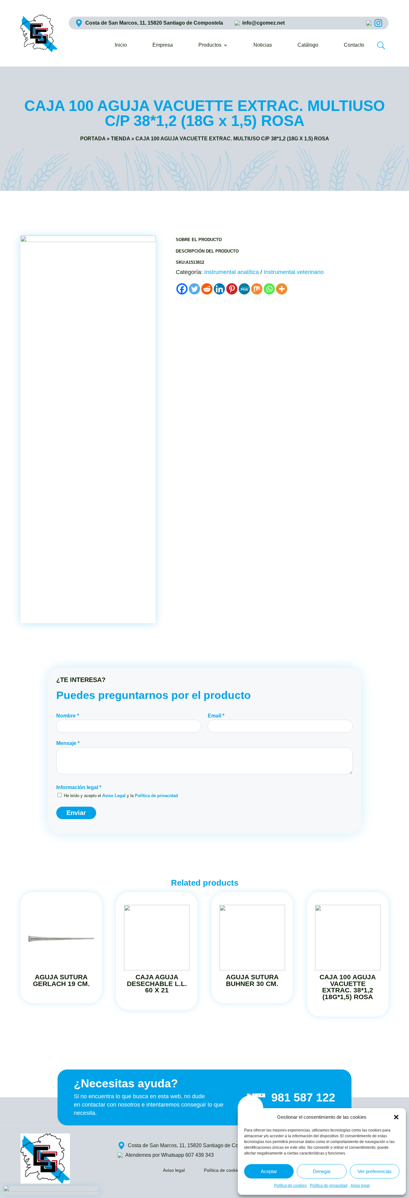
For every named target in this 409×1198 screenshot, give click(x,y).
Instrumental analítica (231, 272)
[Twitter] (194, 288)
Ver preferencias (375, 1171)
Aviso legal (360, 1185)
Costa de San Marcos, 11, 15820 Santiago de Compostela (154, 23)
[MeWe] (244, 288)
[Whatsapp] (269, 288)
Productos (209, 45)
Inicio (121, 45)
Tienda (120, 138)
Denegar (322, 1171)
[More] (281, 288)
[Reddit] (206, 288)
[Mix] (256, 288)
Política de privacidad (328, 1185)
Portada (92, 138)
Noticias (262, 45)
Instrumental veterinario (294, 272)
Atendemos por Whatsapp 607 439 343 (169, 1155)
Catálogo (307, 45)
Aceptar (269, 1171)
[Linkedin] (219, 288)
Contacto (354, 45)
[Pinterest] (231, 288)
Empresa (162, 45)
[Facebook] (182, 288)
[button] (396, 1117)
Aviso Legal (114, 795)
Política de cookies (290, 1185)
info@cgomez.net (263, 23)
